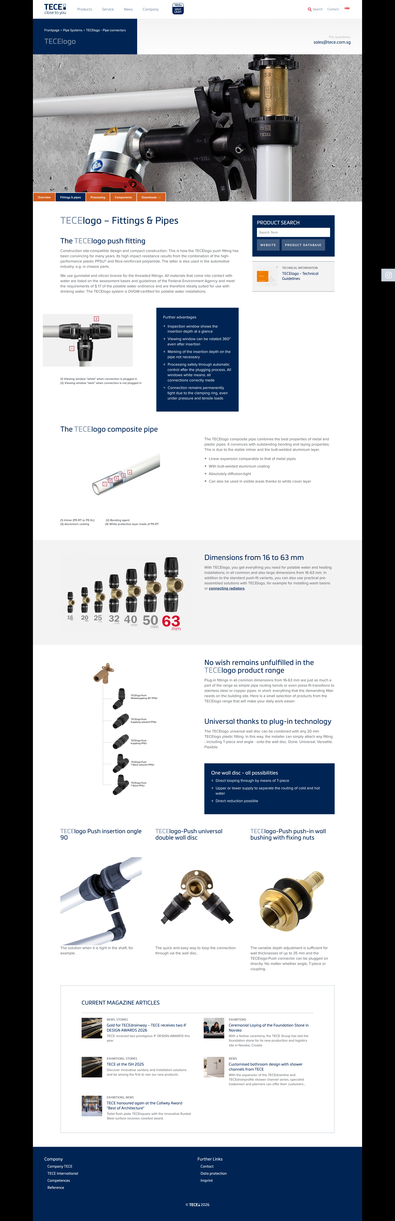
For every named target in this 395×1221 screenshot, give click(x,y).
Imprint (207, 1180)
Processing (98, 197)
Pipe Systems (72, 30)
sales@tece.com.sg (332, 42)
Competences (59, 1180)
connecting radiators (227, 588)
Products (84, 9)
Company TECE (60, 1166)
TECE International (63, 1173)
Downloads (151, 197)
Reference (56, 1187)
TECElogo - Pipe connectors (106, 30)
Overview (44, 197)
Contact (333, 9)
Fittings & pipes (70, 197)
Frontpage (51, 30)
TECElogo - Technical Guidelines (300, 276)
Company (151, 9)
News (128, 9)
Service (108, 9)
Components (123, 197)
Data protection (214, 1173)
